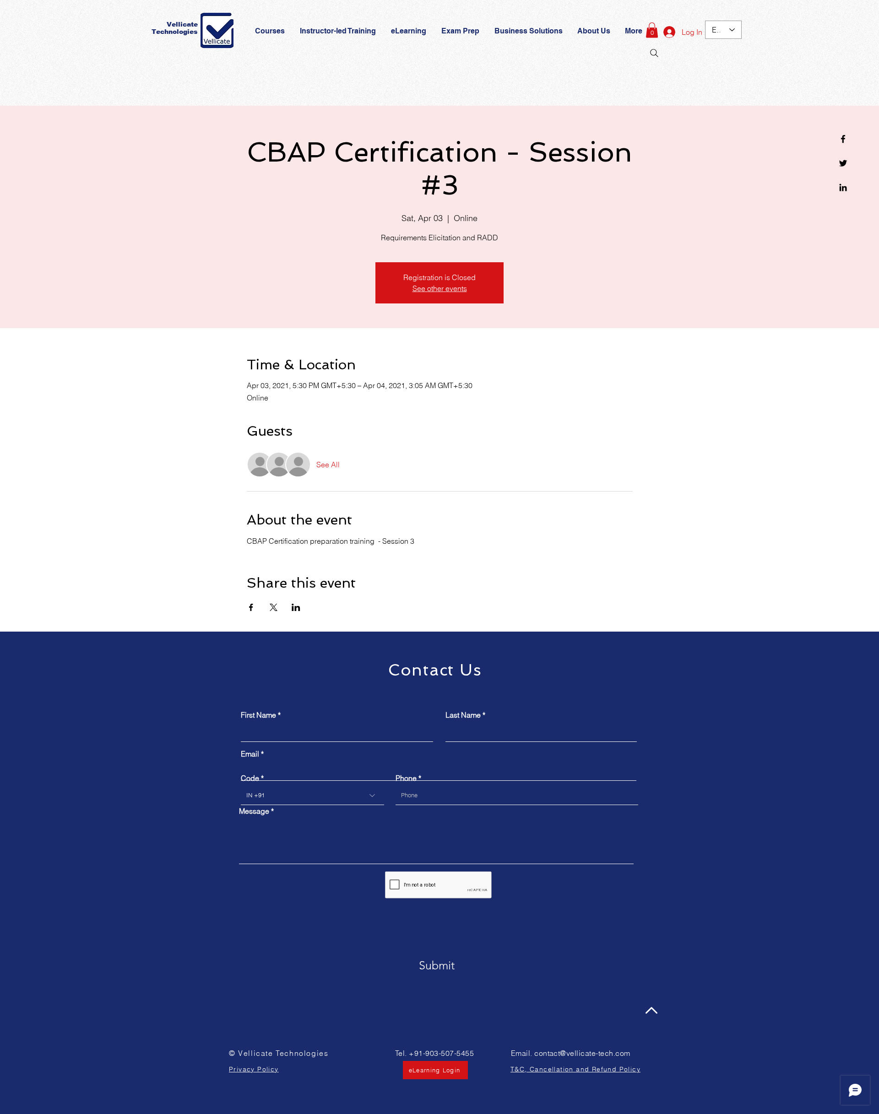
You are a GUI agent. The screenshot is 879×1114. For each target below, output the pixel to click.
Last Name (463, 715)
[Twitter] (843, 163)
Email (250, 753)
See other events (439, 288)
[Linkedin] (843, 187)
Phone (406, 778)
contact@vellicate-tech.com (582, 1053)
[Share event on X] (273, 607)
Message (254, 811)
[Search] (654, 53)
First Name (258, 715)
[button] (461, 31)
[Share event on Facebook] (251, 607)
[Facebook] (843, 139)
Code (250, 778)
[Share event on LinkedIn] (296, 607)
